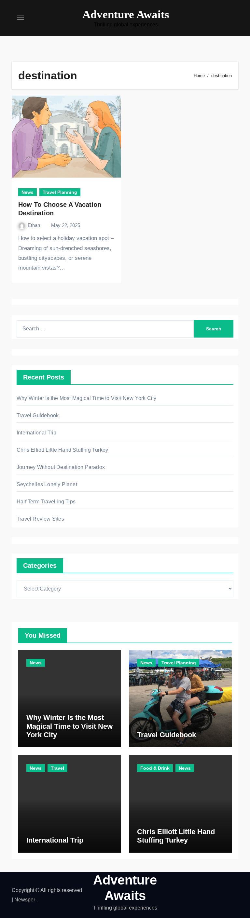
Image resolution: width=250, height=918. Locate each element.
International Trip (37, 432)
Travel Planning (60, 192)
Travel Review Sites (40, 519)
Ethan (34, 225)
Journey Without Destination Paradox (61, 467)
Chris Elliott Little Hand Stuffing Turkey (62, 450)
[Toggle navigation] (20, 18)
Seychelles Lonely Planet (47, 484)
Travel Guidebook (38, 415)
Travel (57, 768)
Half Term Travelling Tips (46, 501)
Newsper (24, 899)
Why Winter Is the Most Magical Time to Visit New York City (87, 398)
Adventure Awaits (125, 14)
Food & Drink (155, 768)
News (27, 192)
